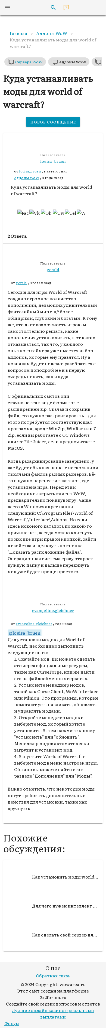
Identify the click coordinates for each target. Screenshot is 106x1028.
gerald (21, 282)
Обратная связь (53, 975)
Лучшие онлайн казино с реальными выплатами (53, 1013)
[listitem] (53, 876)
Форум (11, 1023)
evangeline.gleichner (34, 623)
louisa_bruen (30, 171)
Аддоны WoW (26, 177)
